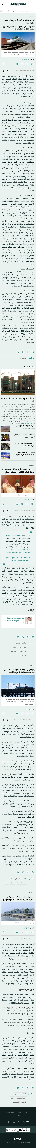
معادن (12, 1096)
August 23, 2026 (16, 559)
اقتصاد (10, 877)
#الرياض (28, 548)
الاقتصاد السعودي (20, 642)
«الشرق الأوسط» (26, 58)
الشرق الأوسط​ (24, 9)
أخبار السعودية (21, 1096)
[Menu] (34, 3)
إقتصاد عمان (22, 357)
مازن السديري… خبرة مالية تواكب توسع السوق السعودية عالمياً (14, 618)
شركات (23, 1100)
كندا (6, 881)
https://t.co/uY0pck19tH (18, 548)
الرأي (13, 9)
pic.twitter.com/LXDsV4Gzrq (21, 551)
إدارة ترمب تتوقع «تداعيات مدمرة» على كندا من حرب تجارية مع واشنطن (19, 669)
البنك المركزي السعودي (18, 646)
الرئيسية (33, 9)
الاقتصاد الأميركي (20, 877)
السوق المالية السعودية (18, 650)
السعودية (23, 654)
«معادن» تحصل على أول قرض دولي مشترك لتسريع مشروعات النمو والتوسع (19, 896)
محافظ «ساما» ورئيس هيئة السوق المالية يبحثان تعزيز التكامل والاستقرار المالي (18, 469)
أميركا (12, 881)
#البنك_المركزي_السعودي (13, 534)
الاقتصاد (8, 9)
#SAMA (9, 551)
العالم (18, 9)
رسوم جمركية (21, 881)
